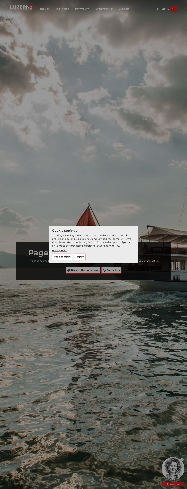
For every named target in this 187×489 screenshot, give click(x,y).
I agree (79, 256)
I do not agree (62, 256)
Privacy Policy (60, 250)
